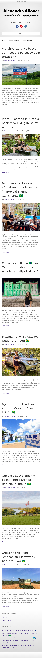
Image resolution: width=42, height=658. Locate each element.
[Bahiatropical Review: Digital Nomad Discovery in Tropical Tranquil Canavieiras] (21, 217)
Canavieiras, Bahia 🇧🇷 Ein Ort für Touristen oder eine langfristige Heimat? (20, 267)
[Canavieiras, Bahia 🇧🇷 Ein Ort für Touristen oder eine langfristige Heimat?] (21, 292)
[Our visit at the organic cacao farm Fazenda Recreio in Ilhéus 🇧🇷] (21, 508)
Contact (4, 617)
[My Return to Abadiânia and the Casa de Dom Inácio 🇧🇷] (21, 433)
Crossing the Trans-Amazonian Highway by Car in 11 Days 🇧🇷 (18, 557)
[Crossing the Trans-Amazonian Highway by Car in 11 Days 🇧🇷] (21, 578)
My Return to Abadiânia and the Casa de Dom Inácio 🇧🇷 (18, 408)
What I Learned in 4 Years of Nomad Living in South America (20, 123)
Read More (5, 108)
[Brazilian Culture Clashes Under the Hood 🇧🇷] (21, 362)
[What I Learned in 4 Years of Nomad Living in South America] (21, 145)
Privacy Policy (6, 620)
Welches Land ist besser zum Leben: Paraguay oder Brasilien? (21, 52)
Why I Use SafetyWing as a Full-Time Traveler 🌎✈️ (19, 638)
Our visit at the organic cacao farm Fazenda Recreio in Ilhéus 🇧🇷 (18, 480)
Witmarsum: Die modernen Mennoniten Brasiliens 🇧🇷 (19, 630)
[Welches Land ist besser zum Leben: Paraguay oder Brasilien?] (21, 74)
